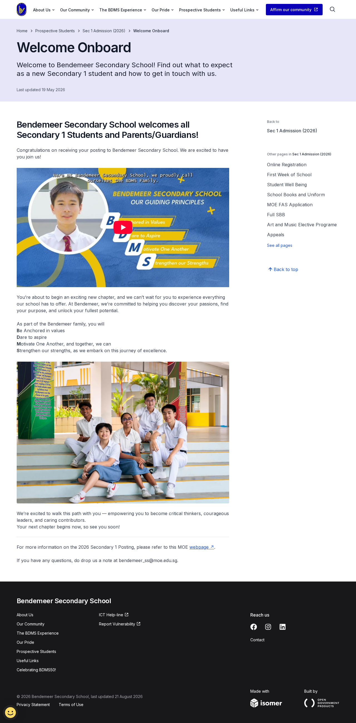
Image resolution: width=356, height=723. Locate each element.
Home (22, 30)
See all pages (279, 245)
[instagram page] (268, 626)
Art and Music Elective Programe (302, 224)
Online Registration (286, 164)
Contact (257, 639)
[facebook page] (253, 626)
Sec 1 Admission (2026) (104, 30)
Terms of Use (71, 704)
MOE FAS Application (290, 204)
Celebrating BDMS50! (36, 669)
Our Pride (25, 642)
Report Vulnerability (117, 624)
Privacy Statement (33, 704)
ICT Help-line (111, 614)
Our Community (30, 624)
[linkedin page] (282, 626)
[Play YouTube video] (123, 227)
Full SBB (276, 214)
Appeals (275, 234)
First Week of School (289, 174)
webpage (199, 547)
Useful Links (28, 660)
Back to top (286, 269)
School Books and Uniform (296, 194)
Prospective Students (55, 30)
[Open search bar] (332, 9)
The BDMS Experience (38, 633)
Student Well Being (287, 184)
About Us (25, 614)
